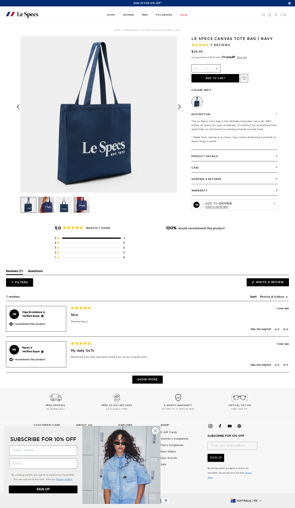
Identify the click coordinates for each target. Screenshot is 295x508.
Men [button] (145, 15)
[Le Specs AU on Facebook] (220, 426)
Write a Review (272, 283)
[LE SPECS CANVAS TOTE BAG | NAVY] (197, 101)
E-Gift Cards (169, 432)
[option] (98, 114)
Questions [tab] (35, 272)
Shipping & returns (206, 179)
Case (195, 168)
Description (200, 114)
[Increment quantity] (216, 69)
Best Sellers (168, 451)
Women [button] (128, 15)
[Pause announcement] (289, 3)
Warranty (199, 190)
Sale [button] (184, 15)
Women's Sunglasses (174, 439)
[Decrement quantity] (195, 69)
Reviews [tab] (14, 272)
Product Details (204, 156)
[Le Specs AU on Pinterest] (239, 426)
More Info (242, 57)
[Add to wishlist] (244, 78)
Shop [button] (111, 15)
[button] (263, 15)
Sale (163, 464)
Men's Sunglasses (172, 445)
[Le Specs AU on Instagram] (210, 426)
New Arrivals (169, 458)
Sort (253, 297)
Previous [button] (18, 117)
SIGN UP (216, 457)
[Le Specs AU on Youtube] (230, 426)
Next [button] (179, 117)
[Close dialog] (155, 430)
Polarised (164, 15)
